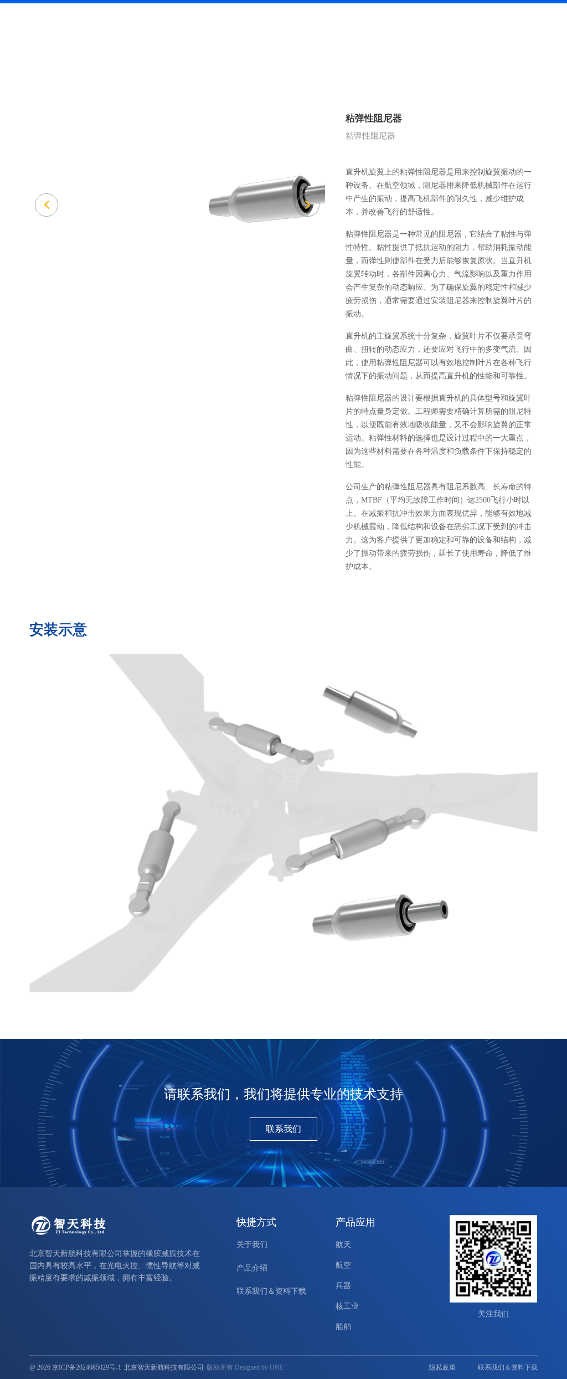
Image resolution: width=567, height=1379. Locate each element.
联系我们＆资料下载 (503, 35)
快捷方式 (256, 1222)
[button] (307, 205)
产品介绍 (292, 35)
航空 (343, 1265)
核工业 (347, 1306)
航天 (343, 1244)
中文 (500, 12)
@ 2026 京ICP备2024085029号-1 (75, 1367)
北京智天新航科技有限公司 (164, 1367)
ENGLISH (471, 12)
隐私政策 (442, 1367)
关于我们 (435, 35)
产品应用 (340, 35)
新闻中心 (388, 35)
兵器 (343, 1285)
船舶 (343, 1326)
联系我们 (283, 1129)
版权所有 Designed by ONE (245, 1367)
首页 (253, 35)
